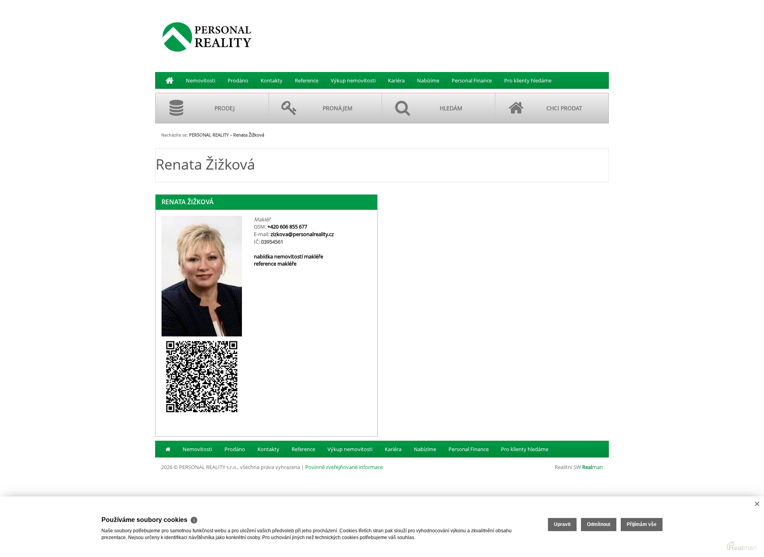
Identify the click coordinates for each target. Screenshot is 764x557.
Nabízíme (428, 80)
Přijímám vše (642, 524)
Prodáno (238, 80)
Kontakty (272, 80)
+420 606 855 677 (287, 226)
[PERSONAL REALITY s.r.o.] (207, 36)
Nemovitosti (200, 80)
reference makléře (275, 263)
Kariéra (396, 80)
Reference (306, 80)
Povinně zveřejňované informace (344, 467)
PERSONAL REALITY (209, 135)
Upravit (562, 524)
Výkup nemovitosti (353, 80)
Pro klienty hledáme (528, 80)
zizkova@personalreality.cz (302, 234)
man (592, 467)
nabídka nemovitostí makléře (288, 256)
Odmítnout (598, 524)
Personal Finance (472, 80)
